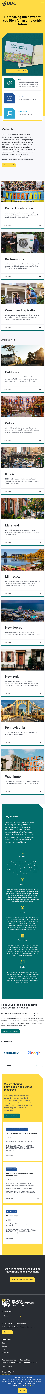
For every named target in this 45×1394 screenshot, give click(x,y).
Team (4, 1343)
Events (4, 1349)
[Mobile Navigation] (42, 3)
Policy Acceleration (19, 208)
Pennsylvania (15, 727)
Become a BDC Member (10, 1031)
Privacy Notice (29, 1385)
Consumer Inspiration (21, 310)
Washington (14, 776)
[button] (37, 1065)
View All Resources (12, 1116)
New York (12, 676)
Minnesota (13, 576)
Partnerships (14, 259)
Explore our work (9, 165)
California (12, 372)
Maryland (12, 525)
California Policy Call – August (27, 99)
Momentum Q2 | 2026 (25, 114)
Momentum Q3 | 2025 (14, 1216)
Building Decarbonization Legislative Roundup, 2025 (20, 1174)
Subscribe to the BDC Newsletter (22, 1279)
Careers (4, 1346)
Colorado (11, 423)
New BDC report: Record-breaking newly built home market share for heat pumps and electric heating (28, 84)
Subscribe (7, 1332)
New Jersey (13, 627)
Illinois (10, 474)
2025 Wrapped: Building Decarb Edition (21, 1133)
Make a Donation (7, 1366)
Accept (22, 1390)
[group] (11, 1053)
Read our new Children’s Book (17, 71)
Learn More (7, 225)
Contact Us (5, 1352)
